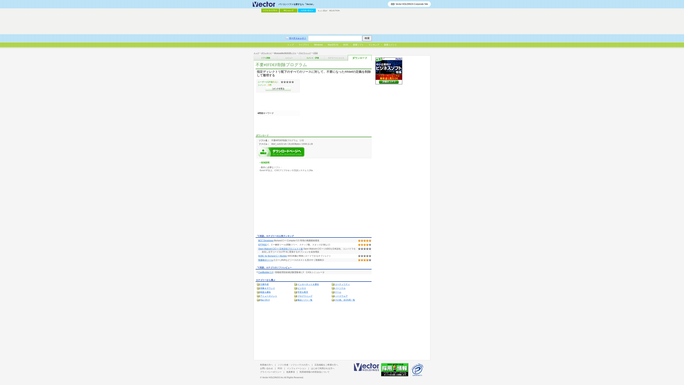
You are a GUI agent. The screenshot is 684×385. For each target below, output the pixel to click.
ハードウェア (341, 296)
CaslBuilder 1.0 (265, 272)
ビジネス (301, 288)
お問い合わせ (266, 368)
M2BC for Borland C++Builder (272, 256)
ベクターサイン (307, 10)
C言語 (315, 53)
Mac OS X (265, 300)
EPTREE (262, 244)
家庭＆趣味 (265, 292)
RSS (280, 368)
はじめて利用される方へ (323, 368)
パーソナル (340, 288)
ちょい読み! (322, 11)
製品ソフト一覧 (304, 300)
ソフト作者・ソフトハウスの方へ (294, 365)
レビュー (289, 58)
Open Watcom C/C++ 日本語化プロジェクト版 (280, 249)
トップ (256, 53)
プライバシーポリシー (270, 372)
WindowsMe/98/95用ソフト (285, 53)
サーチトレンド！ (297, 38)
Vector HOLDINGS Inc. (273, 377)
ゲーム (338, 292)
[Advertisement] (285, 207)
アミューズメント (268, 296)
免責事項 (290, 372)
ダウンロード (266, 53)
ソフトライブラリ (270, 10)
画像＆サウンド (267, 288)
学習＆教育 (302, 292)
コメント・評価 (312, 58)
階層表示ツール (265, 260)
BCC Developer (266, 240)
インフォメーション (296, 368)
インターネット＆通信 (308, 284)
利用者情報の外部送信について (315, 372)
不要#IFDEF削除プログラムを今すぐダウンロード (281, 152)
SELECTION (334, 11)
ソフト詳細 (265, 58)
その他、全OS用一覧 (345, 300)
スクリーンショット (336, 58)
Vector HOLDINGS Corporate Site (412, 4)
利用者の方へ (266, 365)
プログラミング (304, 53)
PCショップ (288, 10)
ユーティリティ (342, 284)
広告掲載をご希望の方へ (326, 365)
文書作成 (264, 284)
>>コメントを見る (278, 89)
